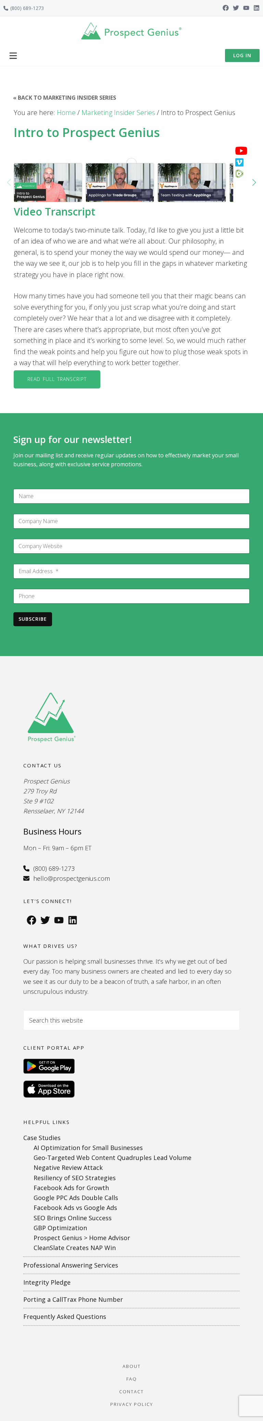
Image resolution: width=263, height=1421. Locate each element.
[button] (13, 55)
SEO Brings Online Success (73, 1218)
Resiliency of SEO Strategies (75, 1178)
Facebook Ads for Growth (71, 1188)
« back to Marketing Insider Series (64, 97)
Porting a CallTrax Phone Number (73, 1299)
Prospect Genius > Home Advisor (82, 1238)
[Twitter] (236, 8)
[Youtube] (246, 8)
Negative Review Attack (68, 1167)
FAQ (131, 1379)
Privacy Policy (131, 1404)
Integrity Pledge (47, 1282)
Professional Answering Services (70, 1265)
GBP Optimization (60, 1228)
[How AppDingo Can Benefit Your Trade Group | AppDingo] (120, 182)
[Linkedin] (256, 8)
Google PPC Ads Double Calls (76, 1198)
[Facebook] (226, 8)
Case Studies (42, 1138)
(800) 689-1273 (27, 8)
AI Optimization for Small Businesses (88, 1148)
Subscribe (32, 619)
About (132, 1366)
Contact (131, 1391)
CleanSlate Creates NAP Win (75, 1248)
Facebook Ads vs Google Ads (75, 1207)
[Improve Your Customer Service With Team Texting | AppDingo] (192, 182)
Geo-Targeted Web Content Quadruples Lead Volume (112, 1157)
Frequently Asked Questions (64, 1316)
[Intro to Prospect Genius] (48, 182)
